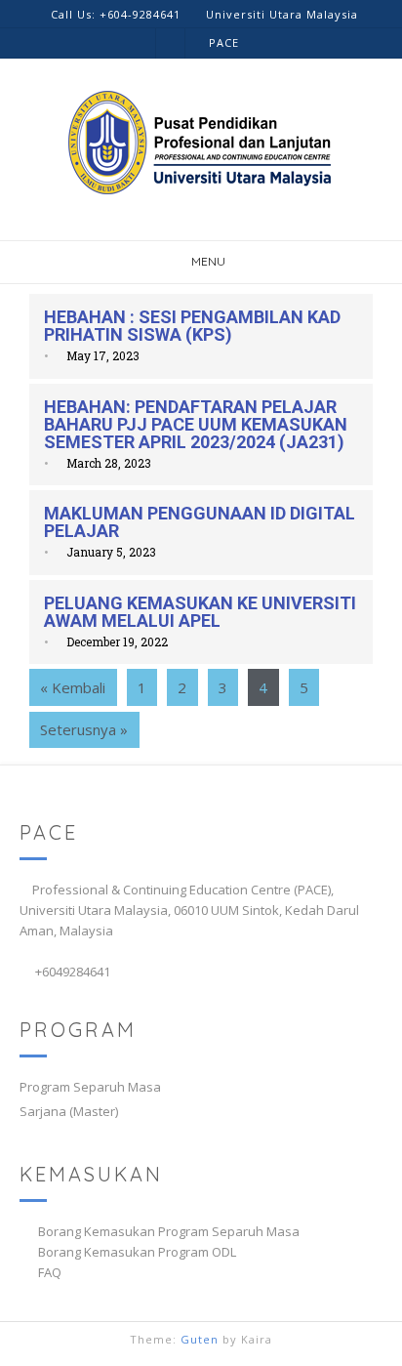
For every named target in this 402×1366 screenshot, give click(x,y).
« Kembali (72, 687)
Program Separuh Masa (90, 1087)
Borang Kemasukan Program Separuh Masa (169, 1231)
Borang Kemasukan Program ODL (137, 1252)
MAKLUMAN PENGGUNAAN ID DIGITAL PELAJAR (199, 522)
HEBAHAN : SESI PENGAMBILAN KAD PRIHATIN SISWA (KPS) (192, 326)
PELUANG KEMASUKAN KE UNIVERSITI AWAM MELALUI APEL (200, 612)
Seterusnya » (84, 729)
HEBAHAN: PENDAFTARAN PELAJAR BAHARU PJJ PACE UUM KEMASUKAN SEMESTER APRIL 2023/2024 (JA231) (195, 424)
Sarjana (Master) (69, 1111)
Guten (200, 1339)
